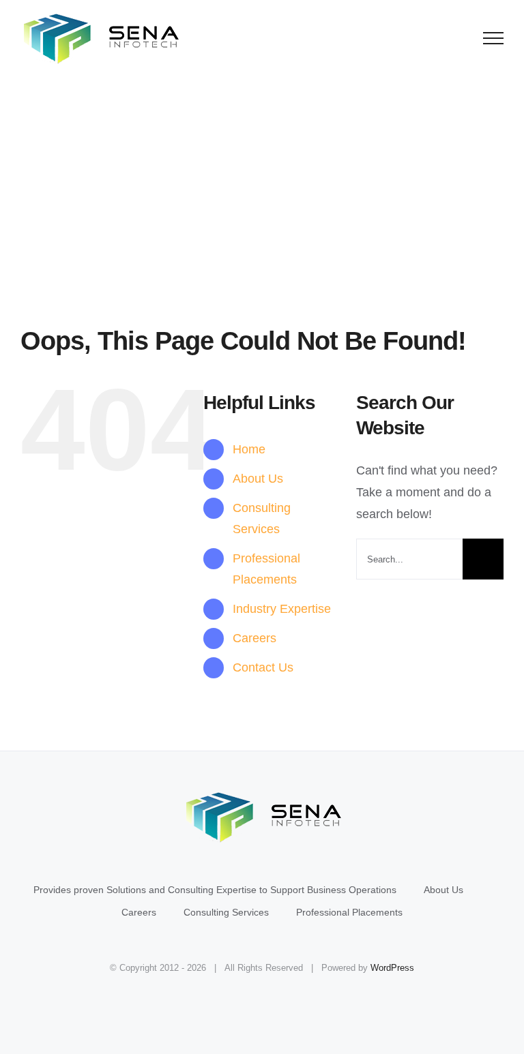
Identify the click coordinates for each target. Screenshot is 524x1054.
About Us (258, 478)
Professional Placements (349, 912)
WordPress (392, 968)
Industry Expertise (282, 609)
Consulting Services (226, 912)
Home (249, 449)
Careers (254, 638)
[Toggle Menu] (493, 38)
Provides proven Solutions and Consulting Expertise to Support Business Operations (214, 889)
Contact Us (263, 667)
